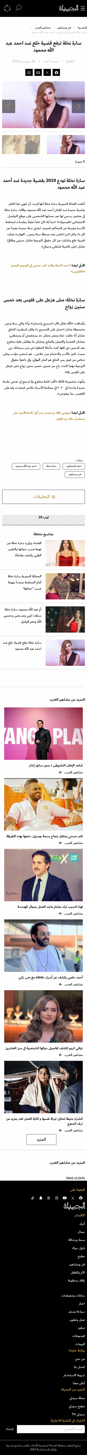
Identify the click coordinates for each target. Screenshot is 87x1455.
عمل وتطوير (77, 1319)
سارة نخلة (51, 466)
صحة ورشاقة (76, 1240)
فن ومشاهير (64, 27)
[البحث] (18, 8)
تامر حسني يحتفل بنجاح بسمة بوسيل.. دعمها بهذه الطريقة (45, 836)
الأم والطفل (78, 1272)
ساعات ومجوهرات (73, 1295)
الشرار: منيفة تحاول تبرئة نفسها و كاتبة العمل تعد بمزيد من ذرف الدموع (44, 1121)
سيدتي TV (78, 1414)
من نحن (80, 1359)
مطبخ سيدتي (77, 1406)
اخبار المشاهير (73, 466)
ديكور (81, 1328)
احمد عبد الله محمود (26, 466)
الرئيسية (82, 27)
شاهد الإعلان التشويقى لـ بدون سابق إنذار (56, 765)
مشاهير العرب (43, 27)
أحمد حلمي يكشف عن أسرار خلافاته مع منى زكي (51, 977)
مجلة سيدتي (77, 1398)
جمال (81, 1232)
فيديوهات (78, 1336)
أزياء (82, 1224)
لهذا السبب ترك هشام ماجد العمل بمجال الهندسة (50, 907)
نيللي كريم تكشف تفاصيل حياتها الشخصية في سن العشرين (44, 1048)
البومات (80, 1344)
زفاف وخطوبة (76, 1280)
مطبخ (81, 1256)
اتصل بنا (79, 1367)
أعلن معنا (79, 1383)
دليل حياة (78, 1248)
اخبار (82, 1303)
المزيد (41, 1139)
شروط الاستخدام (74, 1375)
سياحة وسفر (77, 1311)
